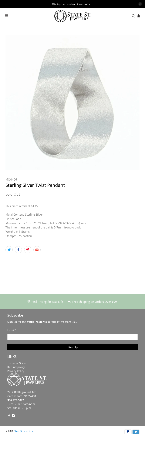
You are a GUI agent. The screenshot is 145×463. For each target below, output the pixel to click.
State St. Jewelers (23, 431)
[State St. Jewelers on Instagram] (13, 416)
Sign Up (73, 347)
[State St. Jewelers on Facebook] (9, 416)
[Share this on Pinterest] (27, 249)
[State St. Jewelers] (72, 16)
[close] (140, 4)
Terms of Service (17, 363)
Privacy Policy (15, 371)
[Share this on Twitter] (9, 249)
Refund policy (16, 367)
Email (11, 330)
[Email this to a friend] (37, 249)
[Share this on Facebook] (18, 249)
